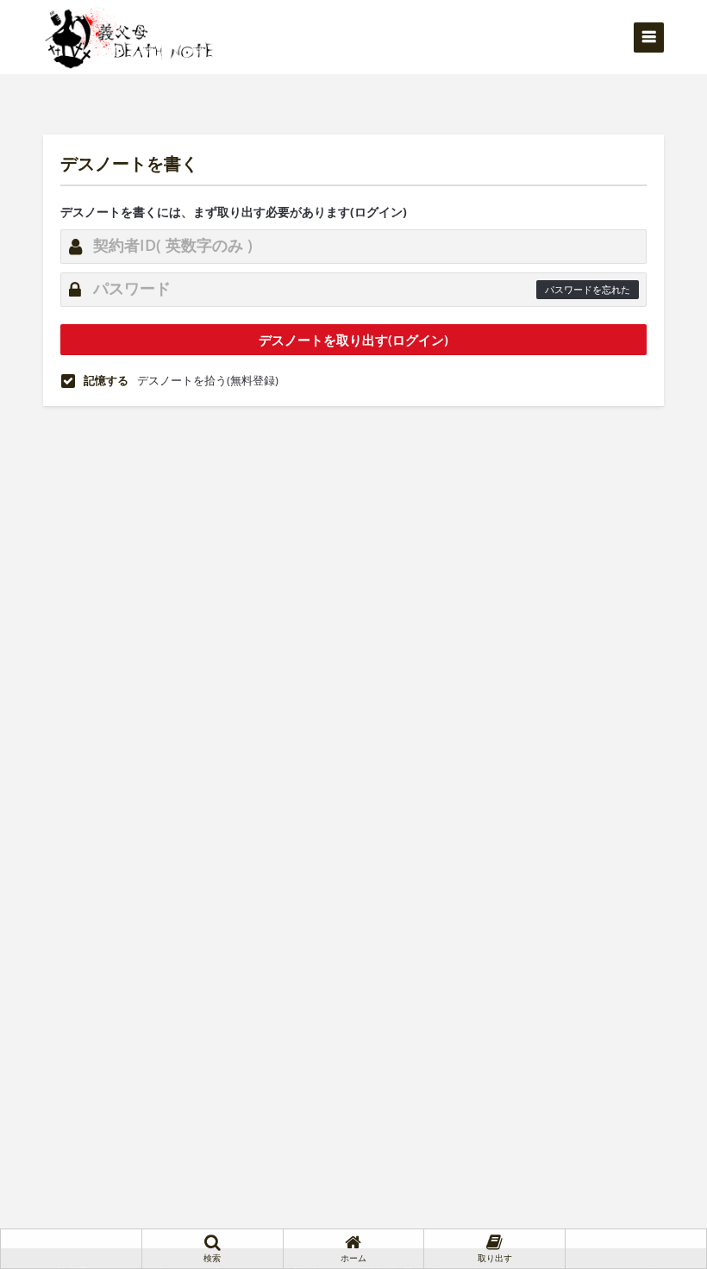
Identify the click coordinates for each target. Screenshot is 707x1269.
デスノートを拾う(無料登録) (207, 380)
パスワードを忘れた (587, 289)
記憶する (106, 380)
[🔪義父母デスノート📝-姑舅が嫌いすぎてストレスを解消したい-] (129, 36)
